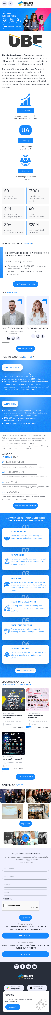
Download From (15, 986)
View (27, 823)
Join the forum (27, 670)
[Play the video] (25, 838)
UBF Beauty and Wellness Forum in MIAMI (36, 717)
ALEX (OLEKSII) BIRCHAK (13, 328)
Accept (12, 1007)
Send (27, 918)
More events (27, 776)
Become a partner (36, 26)
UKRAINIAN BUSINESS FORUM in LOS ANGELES (12, 717)
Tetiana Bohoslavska (37, 328)
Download (27, 935)
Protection (7, 899)
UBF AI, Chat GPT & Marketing (12, 759)
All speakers (27, 348)
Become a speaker (14, 26)
